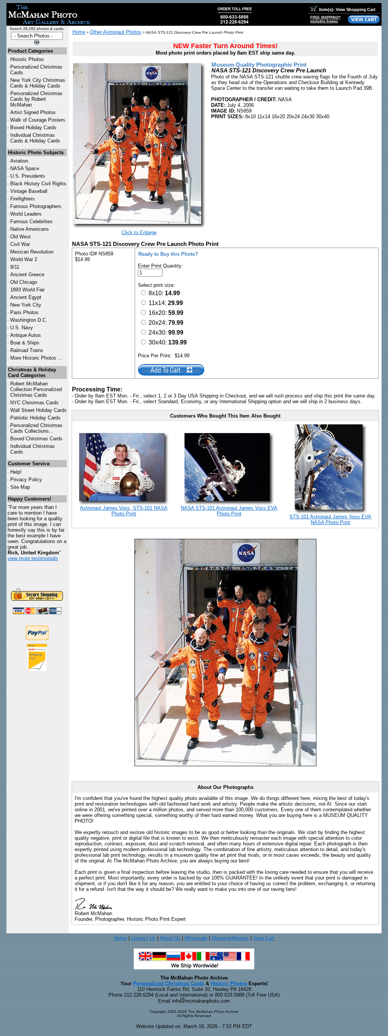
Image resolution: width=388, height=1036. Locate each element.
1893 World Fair (27, 290)
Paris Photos (24, 312)
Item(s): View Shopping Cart (347, 9)
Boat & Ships (24, 343)
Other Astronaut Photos (115, 32)
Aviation (19, 161)
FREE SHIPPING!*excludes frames (325, 19)
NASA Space (24, 168)
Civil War (20, 244)
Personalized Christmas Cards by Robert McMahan (36, 99)
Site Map (20, 487)
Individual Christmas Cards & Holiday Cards (35, 138)
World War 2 (23, 259)
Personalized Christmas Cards (168, 983)
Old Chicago (23, 282)
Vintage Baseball (28, 191)
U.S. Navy (21, 327)
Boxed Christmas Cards (36, 438)
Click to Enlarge (139, 232)
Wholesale (196, 938)
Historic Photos (27, 59)
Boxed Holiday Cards (33, 127)
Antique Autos (25, 335)
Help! (16, 472)
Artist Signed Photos (33, 112)
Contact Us (143, 938)
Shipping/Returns (230, 938)
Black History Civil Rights (38, 183)
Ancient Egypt (25, 297)
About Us (170, 938)
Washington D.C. (28, 320)
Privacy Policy (26, 479)
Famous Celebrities (31, 221)
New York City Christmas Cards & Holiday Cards (37, 83)
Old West (20, 236)
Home (78, 32)
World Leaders (26, 214)
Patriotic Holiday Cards (35, 418)
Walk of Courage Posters (37, 120)
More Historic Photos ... (36, 358)
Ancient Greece (27, 274)
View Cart (263, 938)
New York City (25, 305)
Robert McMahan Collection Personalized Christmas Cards (36, 389)
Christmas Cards (34, 402)
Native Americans (29, 229)
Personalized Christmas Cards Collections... (36, 428)
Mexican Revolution (31, 252)
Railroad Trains (26, 350)
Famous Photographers (35, 206)
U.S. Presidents (27, 176)
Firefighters (22, 199)
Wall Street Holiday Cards (38, 410)
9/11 (14, 267)
